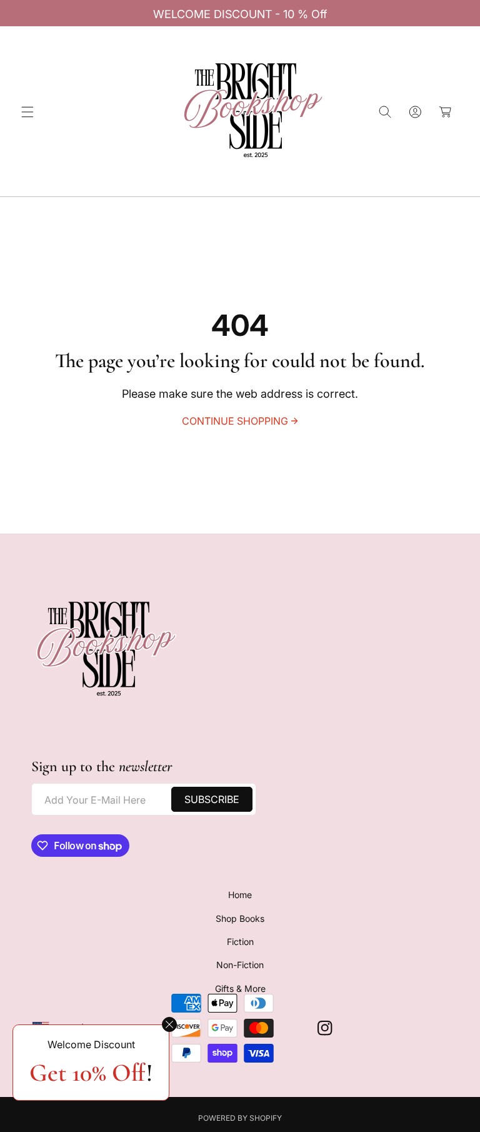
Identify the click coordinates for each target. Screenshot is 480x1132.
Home (240, 894)
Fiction (240, 941)
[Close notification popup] (169, 1024)
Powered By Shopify (240, 1118)
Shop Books (240, 918)
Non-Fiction (240, 964)
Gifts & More (240, 988)
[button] (27, 112)
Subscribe (211, 799)
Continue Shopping (235, 421)
